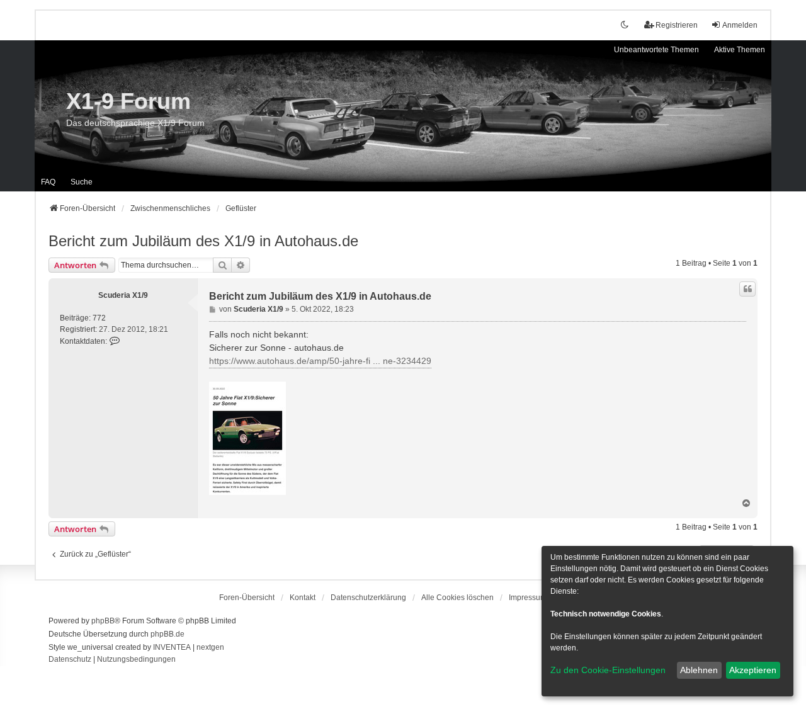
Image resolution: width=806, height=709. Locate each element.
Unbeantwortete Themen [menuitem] (656, 49)
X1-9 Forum (128, 101)
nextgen (210, 647)
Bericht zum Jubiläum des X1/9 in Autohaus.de (203, 240)
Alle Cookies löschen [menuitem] (457, 597)
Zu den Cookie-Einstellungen (608, 670)
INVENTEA (172, 647)
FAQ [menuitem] (48, 182)
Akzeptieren (752, 670)
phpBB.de (167, 634)
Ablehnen (699, 670)
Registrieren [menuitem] (677, 25)
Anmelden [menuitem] (740, 25)
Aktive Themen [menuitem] (739, 49)
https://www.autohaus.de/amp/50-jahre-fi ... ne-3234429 (320, 361)
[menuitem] (368, 597)
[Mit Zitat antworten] (747, 289)
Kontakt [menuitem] (302, 597)
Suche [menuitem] (82, 182)
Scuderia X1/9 (123, 295)
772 (99, 318)
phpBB (103, 620)
